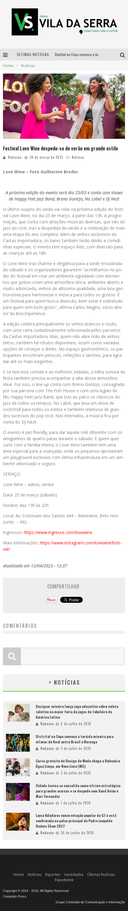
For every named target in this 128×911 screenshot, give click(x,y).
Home (8, 65)
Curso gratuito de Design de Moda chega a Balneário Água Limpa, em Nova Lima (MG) (78, 763)
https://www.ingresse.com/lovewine (57, 532)
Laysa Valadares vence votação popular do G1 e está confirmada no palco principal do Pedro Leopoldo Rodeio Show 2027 (76, 821)
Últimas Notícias (101, 874)
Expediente (64, 879)
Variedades (73, 874)
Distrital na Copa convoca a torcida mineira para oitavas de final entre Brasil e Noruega (74, 739)
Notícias (78, 157)
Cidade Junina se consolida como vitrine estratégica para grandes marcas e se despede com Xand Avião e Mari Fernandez (78, 791)
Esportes (52, 874)
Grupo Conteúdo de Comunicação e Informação (90, 902)
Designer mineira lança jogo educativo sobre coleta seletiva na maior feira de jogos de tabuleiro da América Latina (77, 712)
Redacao (14, 157)
